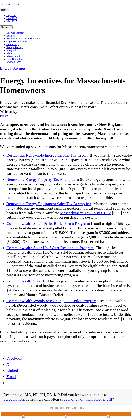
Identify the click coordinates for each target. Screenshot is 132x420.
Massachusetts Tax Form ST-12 (85, 213)
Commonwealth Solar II (25, 281)
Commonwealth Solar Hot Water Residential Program (50, 247)
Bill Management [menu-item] (15, 32)
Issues (4, 10)
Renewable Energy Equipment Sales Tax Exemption (48, 204)
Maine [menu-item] (9, 53)
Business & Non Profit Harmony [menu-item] (23, 38)
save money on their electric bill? (87, 399)
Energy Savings (13, 68)
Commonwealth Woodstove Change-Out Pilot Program (51, 301)
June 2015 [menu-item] (11, 18)
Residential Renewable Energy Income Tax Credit (47, 155)
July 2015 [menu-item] (11, 15)
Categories (6, 27)
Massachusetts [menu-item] (13, 56)
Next (4, 116)
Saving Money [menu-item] (13, 61)
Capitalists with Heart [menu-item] (17, 41)
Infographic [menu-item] (12, 50)
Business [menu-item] (10, 35)
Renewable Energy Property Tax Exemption (42, 179)
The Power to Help (9, 4)
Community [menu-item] (12, 44)
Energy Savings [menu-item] (14, 47)
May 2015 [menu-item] (11, 21)
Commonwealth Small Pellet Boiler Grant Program (47, 223)
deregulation (13, 399)
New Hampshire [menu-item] (14, 59)
